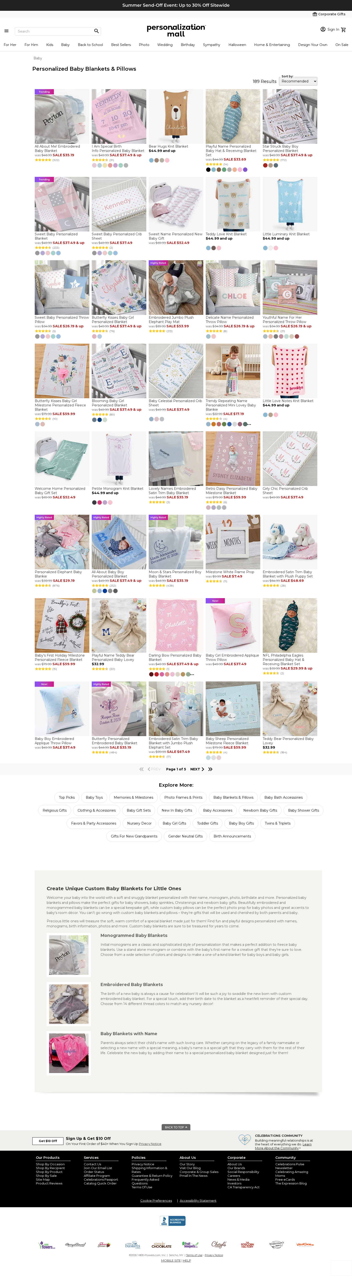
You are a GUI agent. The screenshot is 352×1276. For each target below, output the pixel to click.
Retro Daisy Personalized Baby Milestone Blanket (231, 490)
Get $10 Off (48, 1141)
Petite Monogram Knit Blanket (117, 488)
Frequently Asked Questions (145, 1181)
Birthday (188, 45)
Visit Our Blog (190, 1168)
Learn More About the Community (283, 1146)
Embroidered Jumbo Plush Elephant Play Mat (171, 319)
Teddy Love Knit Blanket (226, 234)
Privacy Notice (150, 1144)
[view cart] (344, 29)
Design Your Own (312, 45)
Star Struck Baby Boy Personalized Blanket (280, 148)
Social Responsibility (243, 1172)
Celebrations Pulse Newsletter (289, 1166)
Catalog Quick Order (100, 1183)
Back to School (90, 45)
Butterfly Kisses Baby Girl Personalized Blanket (113, 319)
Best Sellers (121, 45)
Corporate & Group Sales (199, 1172)
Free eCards (285, 1179)
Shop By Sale (46, 1176)
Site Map (43, 1179)
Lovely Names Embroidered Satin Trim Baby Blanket (172, 490)
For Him (31, 45)
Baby (65, 45)
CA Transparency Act (243, 1187)
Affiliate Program (97, 1176)
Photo (144, 45)
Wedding (165, 45)
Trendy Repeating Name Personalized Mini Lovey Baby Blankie (231, 405)
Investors (234, 1183)
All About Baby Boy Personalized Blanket (109, 574)
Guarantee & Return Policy (152, 1176)
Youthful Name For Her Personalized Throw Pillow (284, 319)
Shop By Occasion (50, 1164)
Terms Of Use (142, 1187)
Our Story (187, 1164)
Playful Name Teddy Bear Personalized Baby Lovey (113, 657)
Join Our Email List (98, 1168)
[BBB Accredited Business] (172, 1225)
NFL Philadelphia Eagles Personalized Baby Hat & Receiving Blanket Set (283, 659)
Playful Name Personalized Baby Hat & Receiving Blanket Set (231, 150)
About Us (234, 1164)
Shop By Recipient (50, 1168)
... (249, 423)
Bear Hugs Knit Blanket (168, 146)
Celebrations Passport (101, 1179)
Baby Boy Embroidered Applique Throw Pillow (54, 741)
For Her (10, 45)
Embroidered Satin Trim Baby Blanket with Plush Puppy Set (288, 574)
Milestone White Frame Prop (230, 572)
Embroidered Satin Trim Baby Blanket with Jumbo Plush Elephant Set (173, 743)
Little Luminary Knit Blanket (286, 234)
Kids (49, 45)
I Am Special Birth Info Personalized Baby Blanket (118, 148)
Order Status (94, 1172)
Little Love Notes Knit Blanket (288, 401)
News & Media (238, 1179)
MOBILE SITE (171, 1260)
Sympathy (211, 45)
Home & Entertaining (272, 45)
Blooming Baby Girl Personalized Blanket (109, 403)
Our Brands (236, 1168)
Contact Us (92, 1164)
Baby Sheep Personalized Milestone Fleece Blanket (227, 741)
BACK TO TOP (175, 1127)
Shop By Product (49, 1172)
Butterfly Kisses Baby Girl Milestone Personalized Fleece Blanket (60, 405)
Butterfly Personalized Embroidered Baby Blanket (114, 741)
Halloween (237, 45)
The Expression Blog (291, 1183)
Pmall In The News (193, 1176)
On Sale (341, 45)
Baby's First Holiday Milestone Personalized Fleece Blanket (60, 657)
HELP (187, 1260)
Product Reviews (49, 1183)
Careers (233, 1176)
